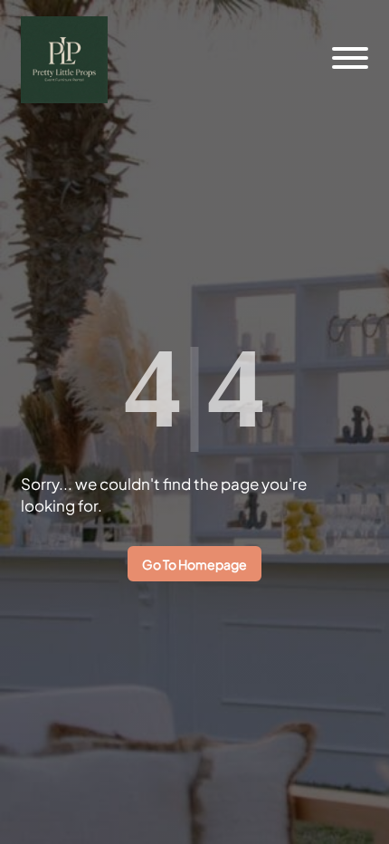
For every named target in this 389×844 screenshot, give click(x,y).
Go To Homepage (194, 564)
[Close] (347, 38)
